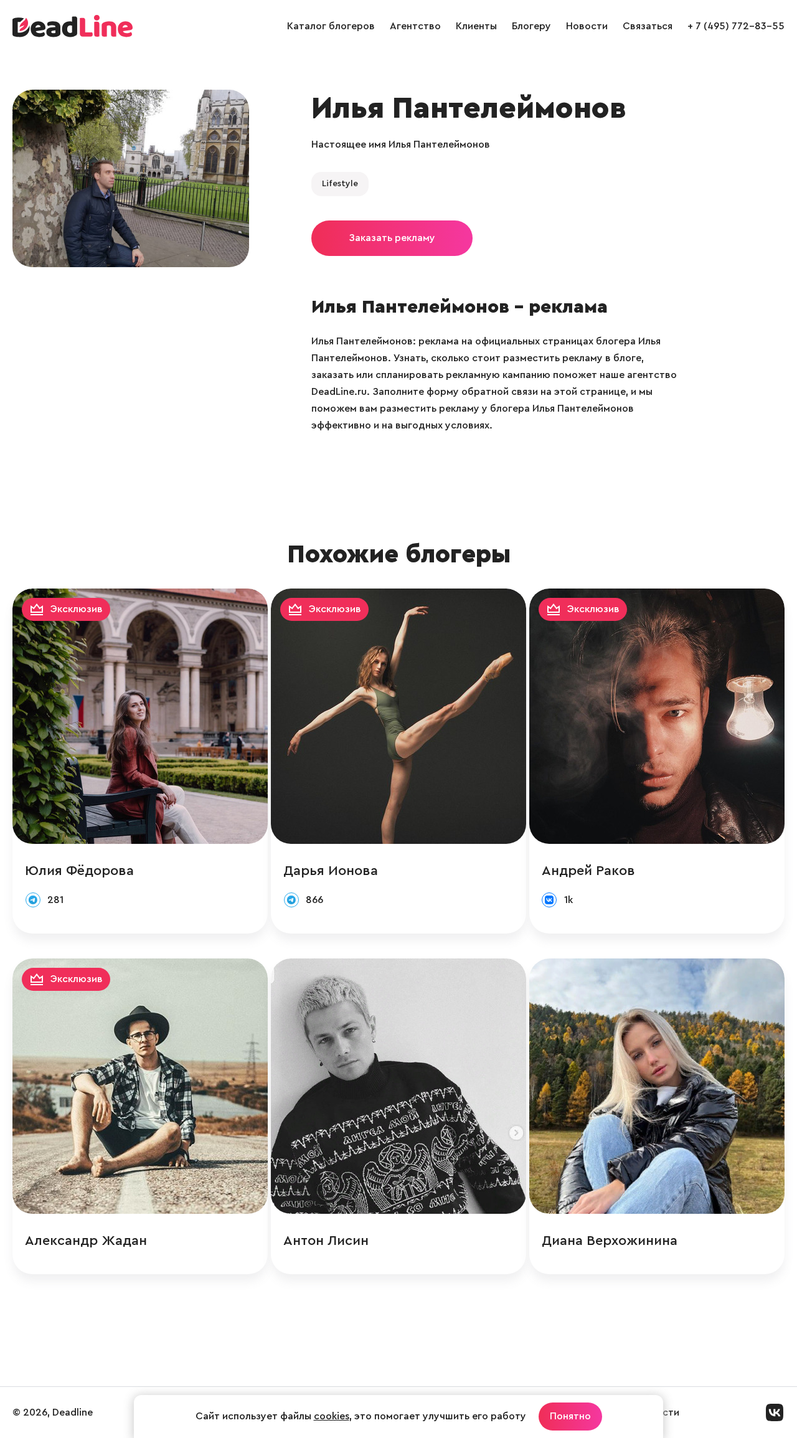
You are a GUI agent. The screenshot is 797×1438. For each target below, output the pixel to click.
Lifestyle (340, 183)
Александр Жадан (86, 1240)
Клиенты (476, 26)
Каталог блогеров (331, 26)
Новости (587, 26)
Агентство (415, 26)
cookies (331, 1416)
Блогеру (531, 26)
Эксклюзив (76, 609)
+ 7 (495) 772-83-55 (736, 26)
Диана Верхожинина (609, 1240)
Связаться (647, 26)
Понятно (570, 1416)
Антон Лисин (326, 1240)
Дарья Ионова (330, 870)
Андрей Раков (588, 870)
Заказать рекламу (392, 238)
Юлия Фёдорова (79, 870)
